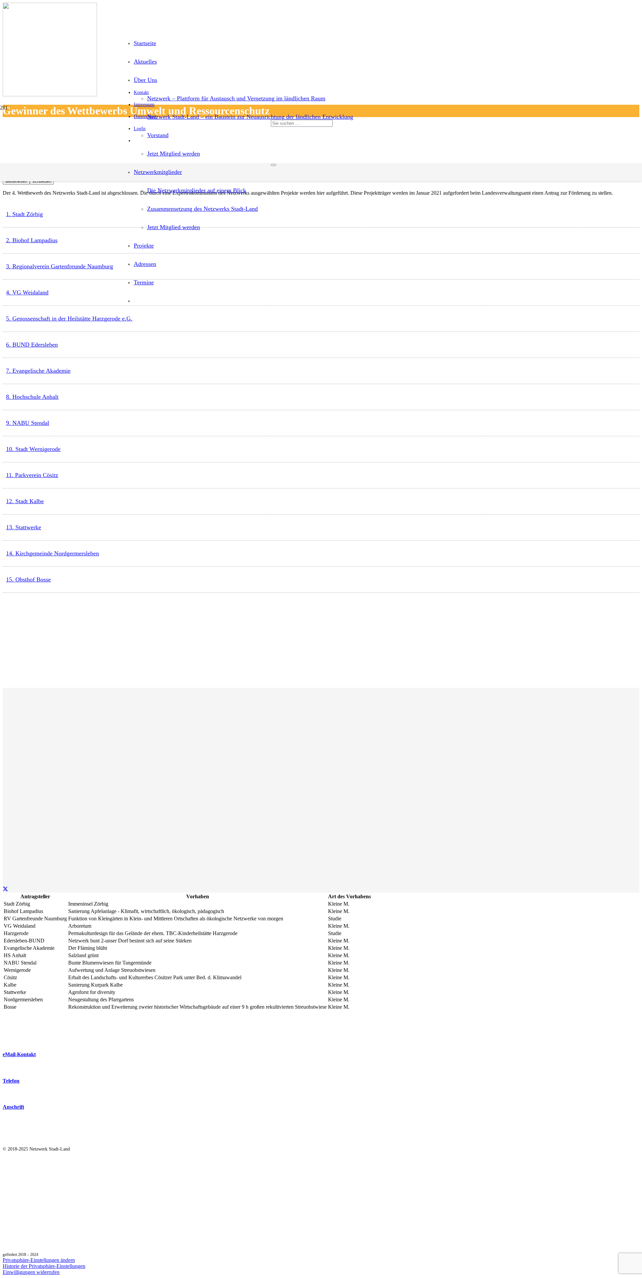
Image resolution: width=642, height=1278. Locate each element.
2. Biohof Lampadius (32, 240)
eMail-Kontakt (19, 1054)
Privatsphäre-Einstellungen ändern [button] (39, 1260)
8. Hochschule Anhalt (32, 396)
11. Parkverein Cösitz (32, 475)
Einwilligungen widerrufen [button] (31, 1272)
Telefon (11, 1081)
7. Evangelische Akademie (38, 370)
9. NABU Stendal (27, 423)
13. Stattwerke (23, 527)
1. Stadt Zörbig (24, 214)
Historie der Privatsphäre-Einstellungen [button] (44, 1266)
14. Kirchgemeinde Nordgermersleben (52, 553)
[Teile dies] (5, 889)
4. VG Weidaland (27, 292)
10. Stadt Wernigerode (33, 449)
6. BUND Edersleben (32, 344)
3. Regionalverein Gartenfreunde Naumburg (59, 266)
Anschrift (13, 1107)
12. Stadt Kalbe (25, 501)
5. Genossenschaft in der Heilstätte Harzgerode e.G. (69, 318)
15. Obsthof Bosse (28, 579)
